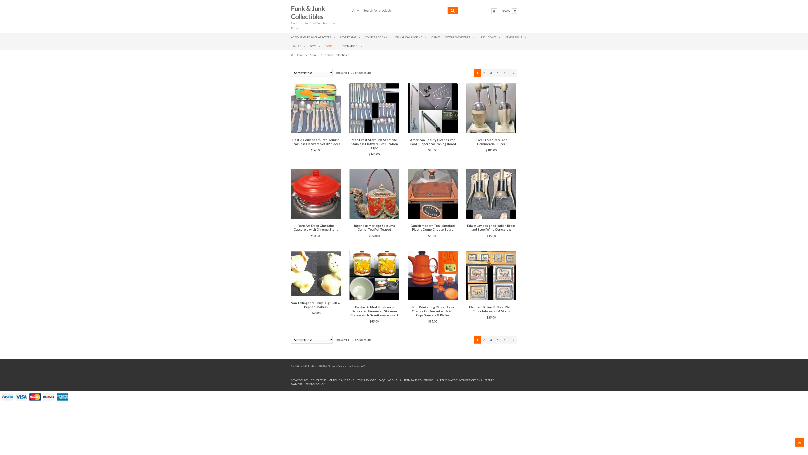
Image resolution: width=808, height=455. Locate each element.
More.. (329, 46)
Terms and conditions (418, 380)
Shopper (332, 366)
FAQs (382, 380)
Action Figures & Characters (311, 37)
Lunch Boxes (487, 37)
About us (394, 380)
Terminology (366, 380)
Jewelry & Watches (457, 37)
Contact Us (318, 380)
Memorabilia (513, 37)
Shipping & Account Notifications (459, 380)
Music (297, 46)
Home (299, 55)
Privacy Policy (315, 384)
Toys (313, 46)
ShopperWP (358, 366)
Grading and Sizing (341, 380)
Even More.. (350, 46)
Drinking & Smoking (409, 37)
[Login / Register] (494, 11)
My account (299, 380)
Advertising (348, 37)
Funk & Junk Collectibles (308, 12)
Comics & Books (376, 37)
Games (435, 37)
